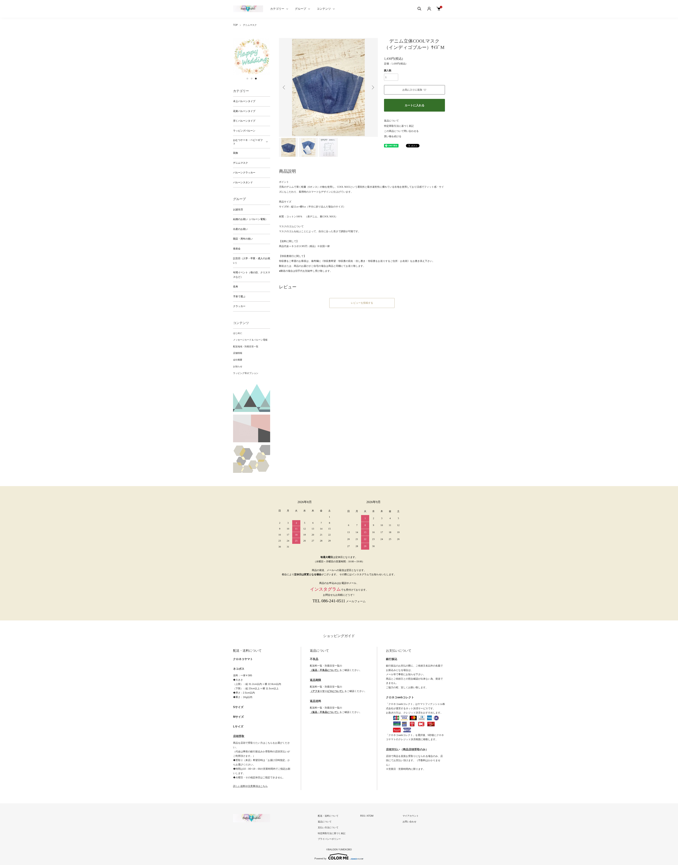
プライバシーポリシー (329, 839)
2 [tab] (251, 78)
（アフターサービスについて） (327, 691)
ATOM (370, 816)
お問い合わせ (409, 821)
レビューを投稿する (362, 303)
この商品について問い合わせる (401, 131)
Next (372, 87)
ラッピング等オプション (245, 373)
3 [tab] (256, 78)
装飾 (235, 153)
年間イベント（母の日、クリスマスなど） (251, 274)
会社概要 (237, 359)
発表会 (236, 248)
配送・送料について (328, 816)
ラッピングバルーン (244, 130)
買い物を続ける (392, 136)
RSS (362, 816)
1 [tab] (247, 78)
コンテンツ (324, 8)
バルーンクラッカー (244, 172)
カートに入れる (414, 105)
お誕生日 (238, 209)
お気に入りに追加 (412, 89)
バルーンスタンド (243, 182)
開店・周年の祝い (243, 238)
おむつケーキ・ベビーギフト (248, 142)
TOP (235, 25)
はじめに (237, 333)
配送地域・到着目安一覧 (245, 346)
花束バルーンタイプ (244, 111)
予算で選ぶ (239, 296)
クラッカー (239, 306)
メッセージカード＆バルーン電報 (250, 339)
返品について (391, 120)
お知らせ (237, 366)
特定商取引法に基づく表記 (399, 126)
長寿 (235, 286)
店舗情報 (237, 353)
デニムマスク (250, 25)
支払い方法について (328, 827)
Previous (284, 87)
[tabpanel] (251, 56)
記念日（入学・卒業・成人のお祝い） (251, 260)
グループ (300, 8)
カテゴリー (277, 8)
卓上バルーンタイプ (244, 101)
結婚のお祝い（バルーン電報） (250, 219)
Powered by (320, 858)
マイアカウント (411, 816)
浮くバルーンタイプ (244, 121)
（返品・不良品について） (325, 670)
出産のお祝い (240, 229)
